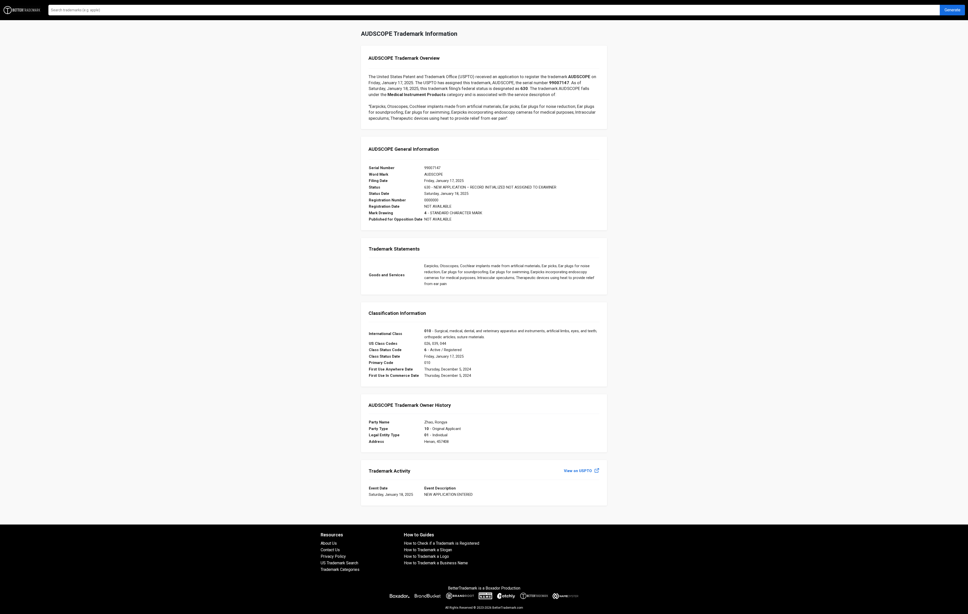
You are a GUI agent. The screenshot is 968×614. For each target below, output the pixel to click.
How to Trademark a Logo (426, 556)
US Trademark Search (339, 563)
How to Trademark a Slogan (428, 549)
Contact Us (330, 549)
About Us (329, 543)
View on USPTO (578, 471)
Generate (952, 10)
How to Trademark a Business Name (436, 563)
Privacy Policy (333, 556)
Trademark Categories (340, 569)
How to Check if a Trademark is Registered (441, 543)
